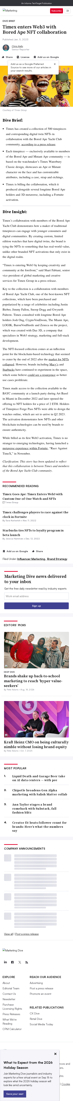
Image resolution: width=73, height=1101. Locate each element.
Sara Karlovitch (13, 520)
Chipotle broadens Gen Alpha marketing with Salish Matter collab (39, 792)
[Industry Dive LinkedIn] (5, 962)
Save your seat (14, 1093)
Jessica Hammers (14, 538)
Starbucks (9, 369)
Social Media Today (41, 1024)
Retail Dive (36, 1019)
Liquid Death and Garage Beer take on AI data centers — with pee (38, 778)
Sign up (36, 605)
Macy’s (53, 364)
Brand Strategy (57, 559)
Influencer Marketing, (32, 559)
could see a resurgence (42, 375)
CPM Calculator (12, 1029)
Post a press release (27, 934)
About (6, 983)
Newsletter (9, 999)
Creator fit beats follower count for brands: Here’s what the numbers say (39, 826)
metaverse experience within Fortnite (25, 448)
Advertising (36, 983)
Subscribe (56, 10)
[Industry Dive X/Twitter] (19, 962)
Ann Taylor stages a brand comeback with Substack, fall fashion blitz (34, 808)
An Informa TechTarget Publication (36, 3)
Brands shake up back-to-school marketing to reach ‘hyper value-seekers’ (33, 680)
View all (8, 934)
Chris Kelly (17, 46)
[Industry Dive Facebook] (12, 962)
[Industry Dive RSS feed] (26, 962)
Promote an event (40, 993)
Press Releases (11, 1014)
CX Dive (35, 1013)
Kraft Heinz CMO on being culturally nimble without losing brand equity (36, 744)
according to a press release (38, 144)
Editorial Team (11, 988)
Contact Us (9, 993)
